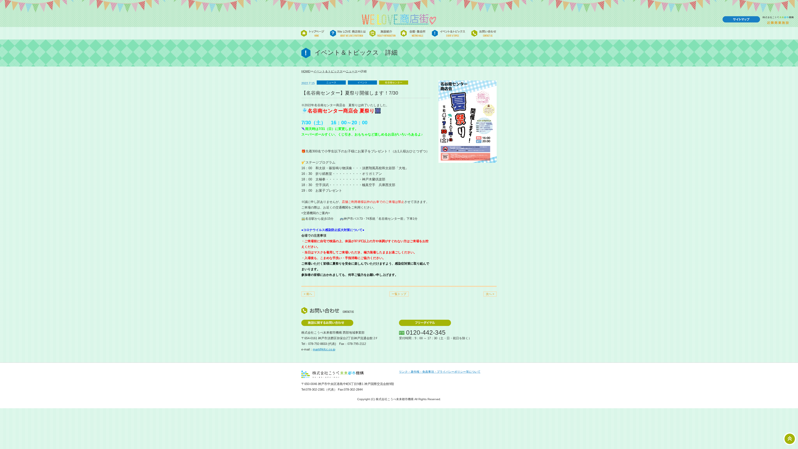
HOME (305, 71)
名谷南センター (393, 82)
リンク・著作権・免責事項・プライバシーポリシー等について (439, 371)
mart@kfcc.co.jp (324, 349)
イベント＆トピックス (327, 71)
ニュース (351, 71)
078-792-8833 (317, 343)
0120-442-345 (426, 332)
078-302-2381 (315, 389)
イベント (362, 82)
